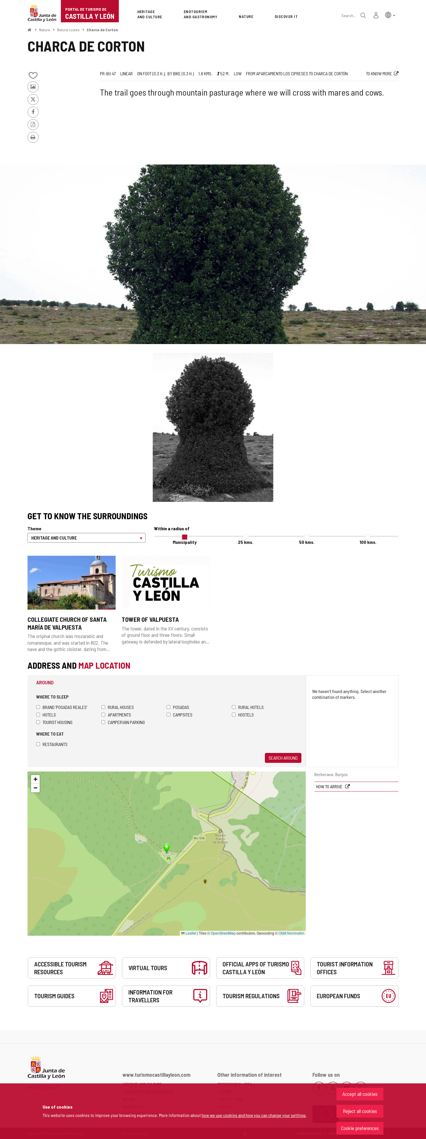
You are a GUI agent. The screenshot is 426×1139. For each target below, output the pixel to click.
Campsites (182, 714)
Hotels (49, 714)
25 (245, 542)
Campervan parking (126, 722)
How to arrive (329, 786)
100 (368, 542)
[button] (390, 14)
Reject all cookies (360, 1111)
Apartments (119, 714)
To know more (379, 73)
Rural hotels (251, 707)
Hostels (246, 714)
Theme (34, 528)
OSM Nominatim (291, 932)
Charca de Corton (102, 29)
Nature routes (68, 29)
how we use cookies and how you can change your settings (254, 1115)
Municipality (184, 542)
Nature (44, 29)
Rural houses (121, 707)
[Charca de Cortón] (213, 254)
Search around (283, 757)
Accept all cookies (360, 1094)
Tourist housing (57, 722)
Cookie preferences (360, 1128)
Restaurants (55, 744)
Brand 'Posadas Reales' (65, 707)
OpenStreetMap (223, 932)
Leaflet (190, 932)
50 (306, 542)
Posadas (181, 707)
